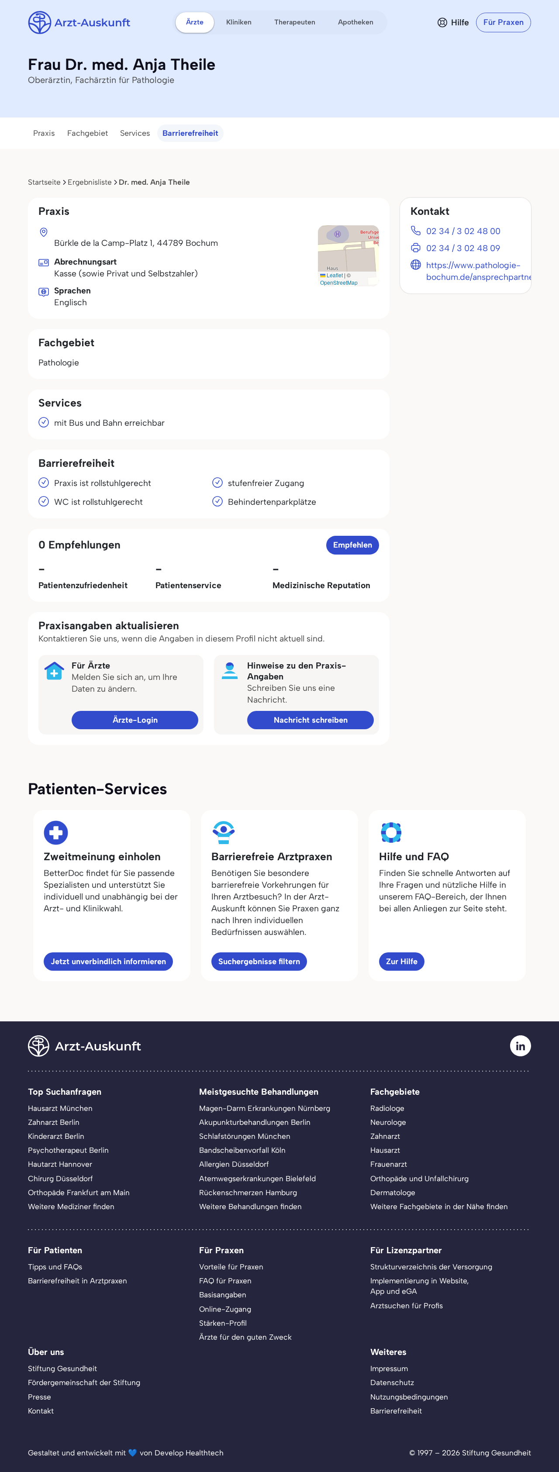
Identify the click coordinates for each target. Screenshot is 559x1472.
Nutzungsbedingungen (409, 1397)
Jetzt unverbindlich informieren (108, 961)
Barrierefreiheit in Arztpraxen (77, 1280)
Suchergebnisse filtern (259, 961)
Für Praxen (503, 22)
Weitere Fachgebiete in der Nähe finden (439, 1206)
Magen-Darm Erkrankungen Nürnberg (264, 1108)
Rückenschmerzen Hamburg (248, 1192)
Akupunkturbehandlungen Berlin (255, 1122)
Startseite (44, 182)
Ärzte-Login (135, 720)
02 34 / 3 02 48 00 (463, 231)
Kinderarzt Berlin (56, 1136)
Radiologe (387, 1108)
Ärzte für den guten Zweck (245, 1337)
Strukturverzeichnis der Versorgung (431, 1266)
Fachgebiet (87, 133)
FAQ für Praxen (225, 1280)
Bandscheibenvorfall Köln (242, 1150)
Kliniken (239, 22)
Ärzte (195, 22)
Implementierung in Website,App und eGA (419, 1286)
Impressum (389, 1368)
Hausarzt (385, 1150)
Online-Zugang (225, 1309)
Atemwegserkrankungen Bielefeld (257, 1178)
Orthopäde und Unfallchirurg (419, 1178)
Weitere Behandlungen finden (250, 1206)
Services (135, 133)
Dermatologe (392, 1192)
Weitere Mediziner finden (71, 1206)
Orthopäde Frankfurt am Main (79, 1192)
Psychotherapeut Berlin (68, 1150)
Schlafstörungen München (244, 1136)
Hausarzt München (60, 1108)
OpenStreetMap (339, 282)
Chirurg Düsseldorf (60, 1178)
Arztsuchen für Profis (406, 1305)
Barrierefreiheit (190, 133)
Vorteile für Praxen (231, 1266)
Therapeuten (294, 22)
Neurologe (388, 1122)
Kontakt (41, 1411)
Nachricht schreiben (311, 720)
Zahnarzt (385, 1136)
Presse (39, 1397)
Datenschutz (392, 1382)
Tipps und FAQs (55, 1266)
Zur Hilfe (402, 961)
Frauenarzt (388, 1164)
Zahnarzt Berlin (53, 1122)
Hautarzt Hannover (60, 1164)
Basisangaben (222, 1294)
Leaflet (334, 275)
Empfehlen (352, 545)
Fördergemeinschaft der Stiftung (84, 1382)
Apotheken (355, 22)
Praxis (44, 133)
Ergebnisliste (90, 182)
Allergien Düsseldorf (234, 1164)
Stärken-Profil (223, 1323)
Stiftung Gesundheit (62, 1368)
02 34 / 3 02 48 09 (463, 248)
